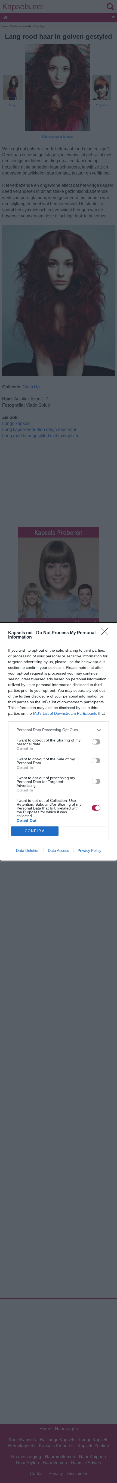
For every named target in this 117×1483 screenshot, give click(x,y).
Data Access (58, 850)
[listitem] (58, 730)
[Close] (106, 633)
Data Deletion (27, 850)
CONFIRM (35, 831)
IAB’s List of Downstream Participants (65, 713)
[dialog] (58, 741)
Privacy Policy (89, 850)
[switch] (96, 742)
